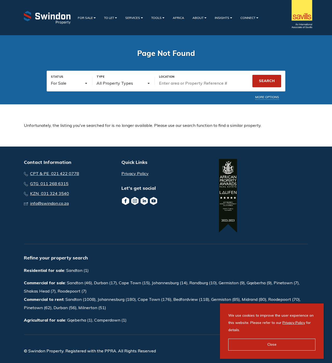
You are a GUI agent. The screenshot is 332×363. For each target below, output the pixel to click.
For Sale (86, 18)
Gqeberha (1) (79, 320)
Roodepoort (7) (72, 291)
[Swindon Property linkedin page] (144, 201)
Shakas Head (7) (40, 291)
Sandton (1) (77, 270)
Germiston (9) (232, 282)
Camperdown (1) (110, 320)
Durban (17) (105, 282)
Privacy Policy (135, 173)
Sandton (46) (79, 282)
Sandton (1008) (80, 299)
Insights (222, 18)
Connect (248, 18)
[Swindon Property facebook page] (125, 201)
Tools (156, 18)
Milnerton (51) (92, 307)
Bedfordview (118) (191, 299)
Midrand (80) (254, 299)
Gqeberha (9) (259, 282)
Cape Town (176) (154, 299)
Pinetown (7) (286, 282)
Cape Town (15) (134, 282)
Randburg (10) (203, 282)
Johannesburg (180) (117, 299)
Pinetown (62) (38, 307)
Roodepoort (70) (284, 299)
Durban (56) (65, 307)
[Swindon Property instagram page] (135, 201)
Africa (178, 18)
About (198, 18)
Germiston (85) (225, 299)
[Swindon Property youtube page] (153, 201)
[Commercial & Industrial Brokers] (47, 17)
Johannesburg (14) (170, 282)
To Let (109, 18)
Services (133, 18)
